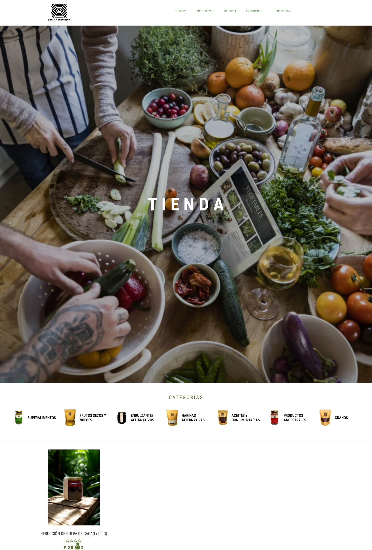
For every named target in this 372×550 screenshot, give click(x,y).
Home (180, 10)
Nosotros (204, 10)
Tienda (229, 10)
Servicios (254, 10)
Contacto (282, 10)
